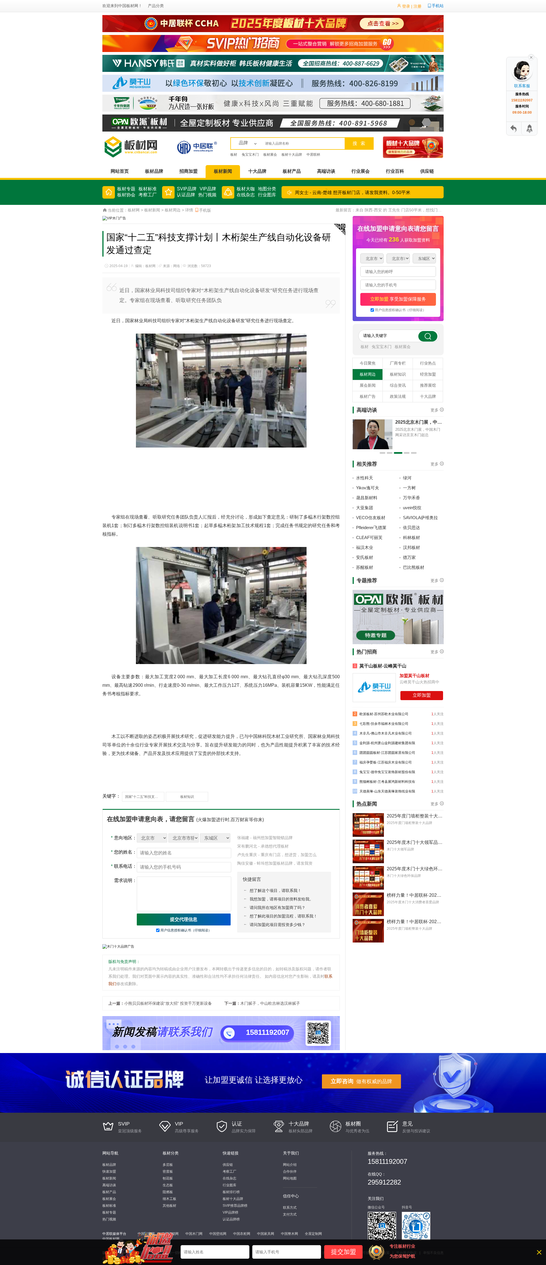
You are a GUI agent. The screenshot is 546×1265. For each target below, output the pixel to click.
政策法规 (398, 396)
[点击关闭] (531, 56)
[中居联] (197, 147)
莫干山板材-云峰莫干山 (380, 665)
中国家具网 (265, 1234)
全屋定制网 (313, 1234)
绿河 (407, 477)
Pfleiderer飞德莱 (371, 527)
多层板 (168, 1165)
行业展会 (360, 171)
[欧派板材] (273, 123)
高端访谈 (326, 171)
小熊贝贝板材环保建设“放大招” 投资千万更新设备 (168, 1003)
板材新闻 (223, 171)
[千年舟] (273, 103)
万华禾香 (411, 497)
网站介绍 (290, 1165)
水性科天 (364, 477)
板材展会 (270, 155)
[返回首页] (513, 128)
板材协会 (126, 194)
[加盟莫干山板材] (374, 687)
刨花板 (168, 1178)
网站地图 (290, 1178)
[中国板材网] (137, 147)
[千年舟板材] (398, 617)
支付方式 (290, 1214)
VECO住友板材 (370, 517)
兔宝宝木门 (250, 155)
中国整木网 (289, 1234)
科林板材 (411, 537)
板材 (233, 155)
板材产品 (292, 171)
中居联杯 (313, 155)
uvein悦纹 (412, 507)
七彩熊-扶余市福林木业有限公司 (381, 723)
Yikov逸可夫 (367, 487)
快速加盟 (109, 1172)
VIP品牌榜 (230, 1212)
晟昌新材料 (366, 497)
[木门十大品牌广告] (118, 946)
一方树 (409, 487)
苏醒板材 (364, 567)
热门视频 (207, 194)
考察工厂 (147, 194)
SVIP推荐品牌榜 (235, 1206)
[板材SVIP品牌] (413, 147)
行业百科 (395, 171)
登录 (406, 6)
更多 (435, 410)
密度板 (168, 1172)
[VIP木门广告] (114, 218)
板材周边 (173, 210)
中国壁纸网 (217, 1234)
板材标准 (147, 188)
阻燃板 (168, 1192)
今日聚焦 (368, 363)
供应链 (427, 171)
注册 (417, 6)
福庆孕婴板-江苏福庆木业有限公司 (383, 762)
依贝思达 (411, 527)
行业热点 (428, 363)
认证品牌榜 (231, 1219)
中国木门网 (193, 1234)
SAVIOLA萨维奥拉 (420, 517)
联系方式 (290, 1208)
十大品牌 (257, 171)
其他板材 (169, 1206)
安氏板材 (364, 557)
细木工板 (169, 1199)
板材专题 (126, 188)
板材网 (134, 210)
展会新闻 (368, 385)
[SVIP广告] (273, 43)
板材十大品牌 (292, 155)
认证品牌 (186, 194)
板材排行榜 (231, 1192)
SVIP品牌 (187, 188)
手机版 (205, 210)
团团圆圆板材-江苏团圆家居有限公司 (384, 752)
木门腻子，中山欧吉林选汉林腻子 (270, 1003)
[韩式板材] (273, 63)
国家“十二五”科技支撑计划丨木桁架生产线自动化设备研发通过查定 (144, 797)
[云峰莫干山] (273, 83)
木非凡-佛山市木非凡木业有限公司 (383, 733)
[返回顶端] (529, 128)
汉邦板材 (411, 547)
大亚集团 (364, 507)
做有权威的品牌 (361, 1081)
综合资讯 (398, 385)
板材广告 (368, 396)
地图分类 (267, 188)
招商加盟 (188, 171)
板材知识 (187, 797)
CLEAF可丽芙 (369, 537)
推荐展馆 (428, 385)
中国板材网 (128, 5)
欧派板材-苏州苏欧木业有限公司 (381, 714)
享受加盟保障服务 (398, 299)
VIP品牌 (208, 188)
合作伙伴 (290, 1172)
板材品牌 (154, 171)
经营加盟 (428, 374)
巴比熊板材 (413, 567)
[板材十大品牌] (273, 23)
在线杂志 (246, 194)
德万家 (409, 557)
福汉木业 (364, 547)
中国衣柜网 (241, 1234)
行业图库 (267, 194)
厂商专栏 (398, 363)
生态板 (168, 1185)
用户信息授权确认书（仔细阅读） (186, 930)
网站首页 (120, 171)
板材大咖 (246, 188)
